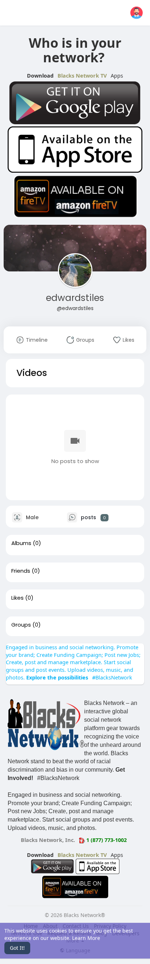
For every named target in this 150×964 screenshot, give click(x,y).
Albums (21, 543)
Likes (17, 598)
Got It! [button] (17, 947)
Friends (20, 571)
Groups (21, 625)
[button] (136, 13)
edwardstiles (75, 297)
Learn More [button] (86, 937)
